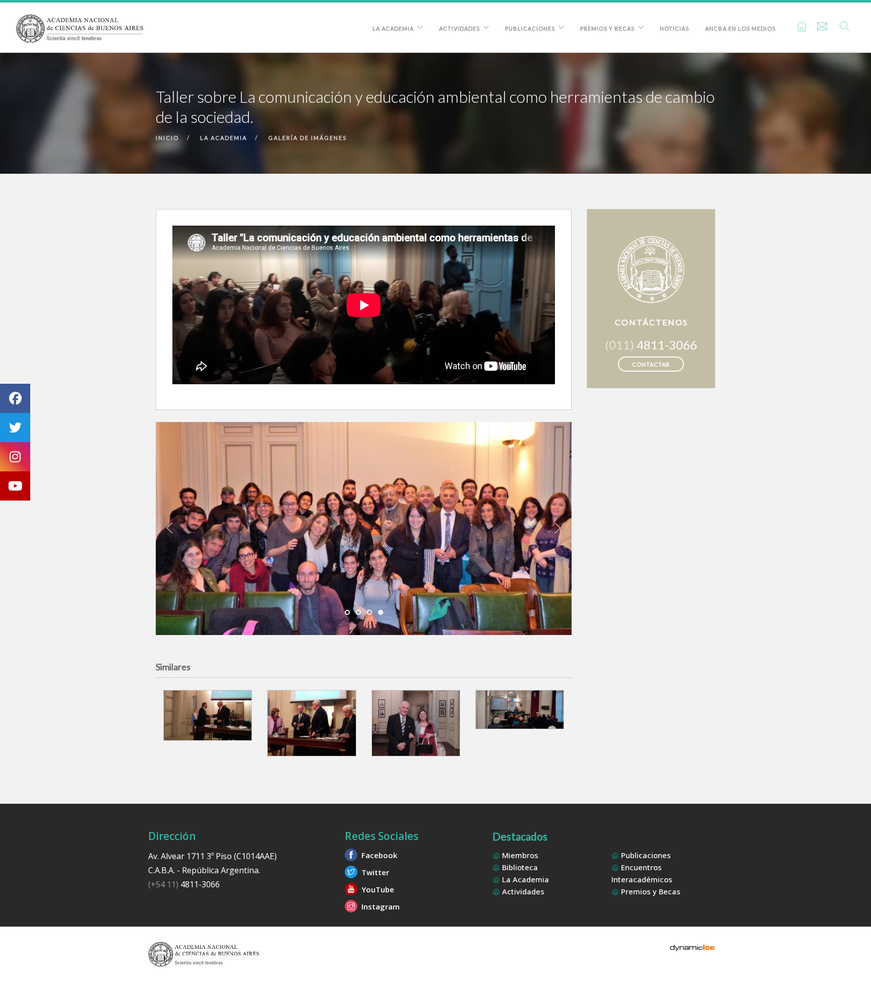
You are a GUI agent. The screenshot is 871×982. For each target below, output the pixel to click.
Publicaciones (530, 28)
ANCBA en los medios (740, 28)
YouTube (376, 889)
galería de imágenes (307, 137)
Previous (170, 528)
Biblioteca (519, 867)
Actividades (459, 28)
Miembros (519, 855)
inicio (167, 137)
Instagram (379, 906)
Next (557, 528)
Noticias (674, 28)
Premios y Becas (607, 28)
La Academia (393, 28)
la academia (223, 137)
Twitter (374, 872)
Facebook (378, 855)
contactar (651, 364)
